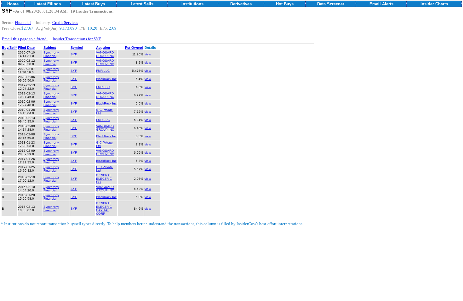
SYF (74, 54)
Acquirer (103, 47)
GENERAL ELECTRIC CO (104, 178)
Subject (49, 47)
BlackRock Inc (106, 79)
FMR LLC (103, 70)
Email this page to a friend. (25, 39)
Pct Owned (134, 47)
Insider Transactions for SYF (77, 39)
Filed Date (26, 47)
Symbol (77, 47)
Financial (23, 22)
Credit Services (65, 22)
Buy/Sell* (9, 47)
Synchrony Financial (51, 54)
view (148, 54)
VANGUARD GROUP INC (105, 54)
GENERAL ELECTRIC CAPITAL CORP (104, 208)
